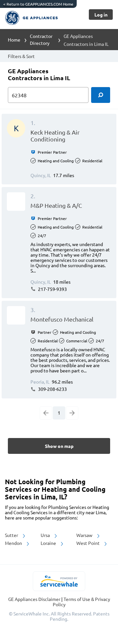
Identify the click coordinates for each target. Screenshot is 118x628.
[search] (100, 95)
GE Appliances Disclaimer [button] (34, 599)
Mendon (14, 543)
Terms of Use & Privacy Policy (81, 601)
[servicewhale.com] (59, 581)
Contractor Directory (41, 39)
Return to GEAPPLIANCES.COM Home (38, 4)
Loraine (49, 543)
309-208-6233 (52, 389)
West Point (88, 543)
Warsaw (84, 535)
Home (14, 40)
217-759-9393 (52, 289)
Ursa (46, 535)
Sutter (12, 535)
